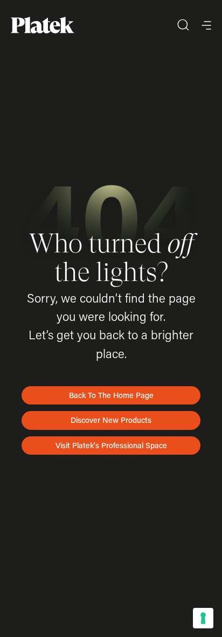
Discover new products (111, 420)
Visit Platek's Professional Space (111, 445)
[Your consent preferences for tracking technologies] (203, 618)
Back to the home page (111, 395)
